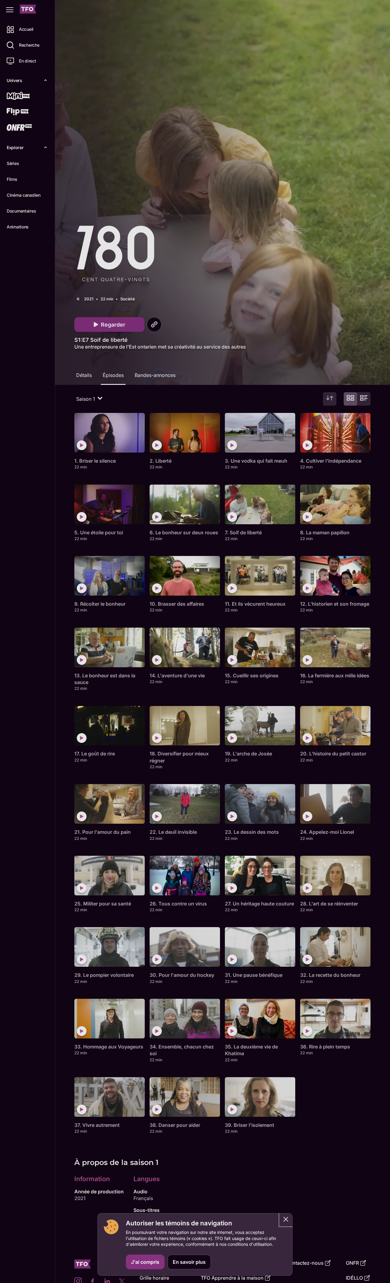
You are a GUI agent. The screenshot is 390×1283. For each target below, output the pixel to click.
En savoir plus (189, 1262)
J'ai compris (145, 1262)
